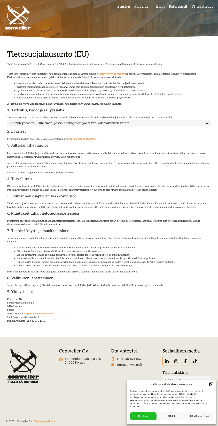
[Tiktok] (195, 361)
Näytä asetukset (199, 416)
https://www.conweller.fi (111, 73)
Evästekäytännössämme (81, 138)
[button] (211, 384)
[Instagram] (176, 361)
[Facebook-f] (185, 361)
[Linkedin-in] (166, 361)
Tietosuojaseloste (44, 421)
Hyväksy (143, 416)
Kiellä (171, 416)
